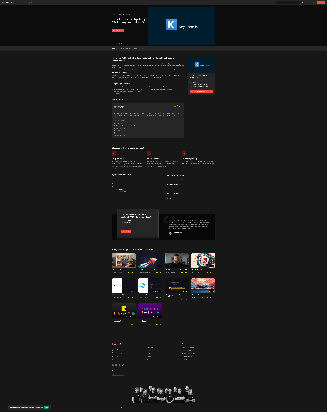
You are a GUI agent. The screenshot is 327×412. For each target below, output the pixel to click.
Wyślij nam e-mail (118, 189)
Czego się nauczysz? (124, 48)
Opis (113, 48)
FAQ (142, 48)
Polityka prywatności (210, 407)
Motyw (113, 370)
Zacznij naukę (126, 231)
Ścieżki (149, 353)
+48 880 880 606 (119, 359)
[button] (27, 2)
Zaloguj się (312, 2)
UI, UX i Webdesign (187, 359)
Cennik (304, 2)
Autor (135, 48)
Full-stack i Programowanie (124, 14)
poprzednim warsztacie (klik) (135, 64)
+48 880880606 (124, 192)
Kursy (148, 350)
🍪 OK (46, 407)
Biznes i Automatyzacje (188, 347)
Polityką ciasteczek (37, 407)
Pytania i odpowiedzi (119, 350)
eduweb (149, 343)
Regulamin (199, 407)
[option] (118, 378)
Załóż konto (321, 2)
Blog (148, 359)
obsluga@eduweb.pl (119, 356)
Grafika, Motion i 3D (187, 356)
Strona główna (150, 347)
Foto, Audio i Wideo (187, 350)
